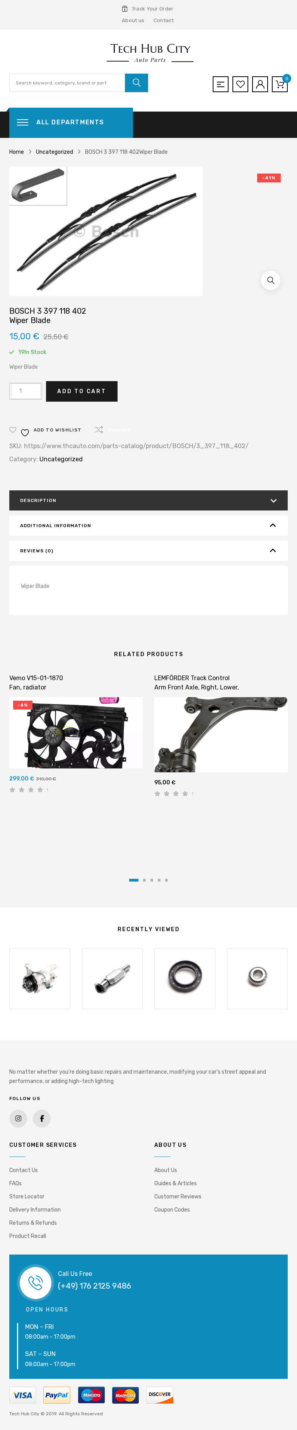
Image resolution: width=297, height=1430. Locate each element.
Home (16, 152)
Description (38, 500)
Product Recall (27, 1236)
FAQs (15, 1183)
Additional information (55, 525)
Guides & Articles (175, 1183)
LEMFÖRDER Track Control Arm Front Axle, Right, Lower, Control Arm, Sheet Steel (196, 687)
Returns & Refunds (33, 1223)
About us (133, 20)
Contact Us (23, 1170)
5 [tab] (166, 880)
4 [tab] (159, 880)
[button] (270, 280)
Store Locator (26, 1196)
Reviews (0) (36, 550)
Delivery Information (35, 1210)
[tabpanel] (76, 737)
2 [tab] (144, 880)
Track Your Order (153, 9)
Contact (164, 20)
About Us (165, 1170)
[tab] (148, 500)
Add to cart (81, 391)
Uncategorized (54, 152)
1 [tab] (133, 880)
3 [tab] (151, 880)
